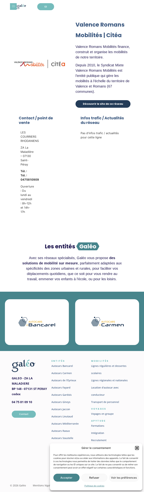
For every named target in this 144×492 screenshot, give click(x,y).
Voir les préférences (124, 477)
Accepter (66, 477)
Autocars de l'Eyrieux (63, 380)
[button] (137, 448)
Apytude (98, 420)
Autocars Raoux (60, 431)
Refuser (94, 477)
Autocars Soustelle (62, 438)
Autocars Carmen (61, 373)
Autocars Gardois (61, 394)
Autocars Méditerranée (65, 423)
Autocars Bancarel (62, 366)
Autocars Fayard (60, 387)
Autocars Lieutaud (62, 416)
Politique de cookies (94, 485)
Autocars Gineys (60, 402)
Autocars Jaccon (60, 409)
